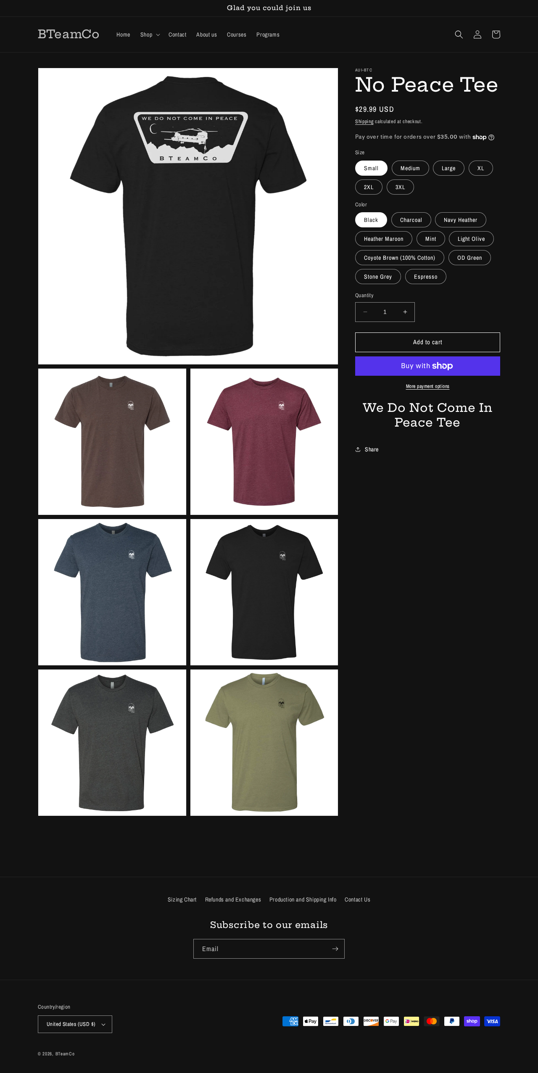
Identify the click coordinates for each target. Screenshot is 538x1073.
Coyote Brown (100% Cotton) (399, 257)
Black (371, 220)
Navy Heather (460, 220)
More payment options (428, 386)
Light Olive (471, 239)
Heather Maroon (384, 239)
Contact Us (357, 899)
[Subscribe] (335, 949)
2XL (369, 187)
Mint (430, 239)
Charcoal (411, 220)
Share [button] (372, 449)
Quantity (364, 295)
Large (449, 168)
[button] (149, 34)
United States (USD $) (71, 1024)
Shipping (364, 121)
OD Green (469, 257)
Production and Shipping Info (303, 899)
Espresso (426, 276)
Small (371, 168)
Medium (410, 168)
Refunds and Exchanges (233, 899)
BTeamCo (65, 1054)
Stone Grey (378, 276)
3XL (400, 187)
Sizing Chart (182, 899)
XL (480, 168)
